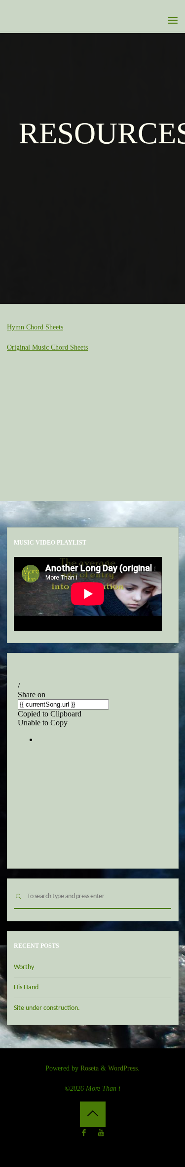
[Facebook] (84, 1133)
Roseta (88, 1068)
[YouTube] (101, 1133)
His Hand (26, 987)
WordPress (123, 1068)
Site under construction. (47, 1008)
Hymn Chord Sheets (35, 327)
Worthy (24, 967)
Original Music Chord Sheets (47, 347)
